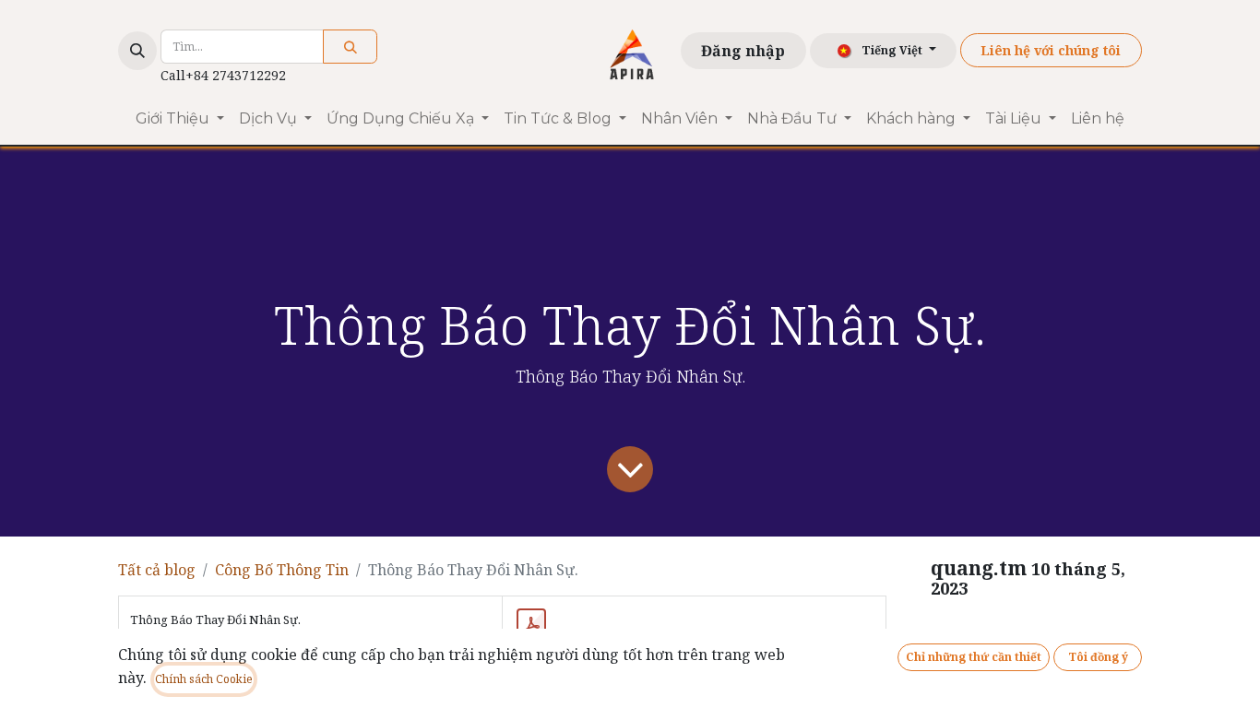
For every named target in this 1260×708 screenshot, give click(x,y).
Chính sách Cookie (204, 679)
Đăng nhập (743, 51)
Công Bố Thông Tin (282, 570)
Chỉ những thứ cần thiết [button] (973, 657)
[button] (137, 50)
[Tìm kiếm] (350, 47)
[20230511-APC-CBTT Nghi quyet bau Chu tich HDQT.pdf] (531, 625)
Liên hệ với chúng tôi (1051, 50)
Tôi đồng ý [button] (1098, 657)
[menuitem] (180, 118)
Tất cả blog (157, 570)
